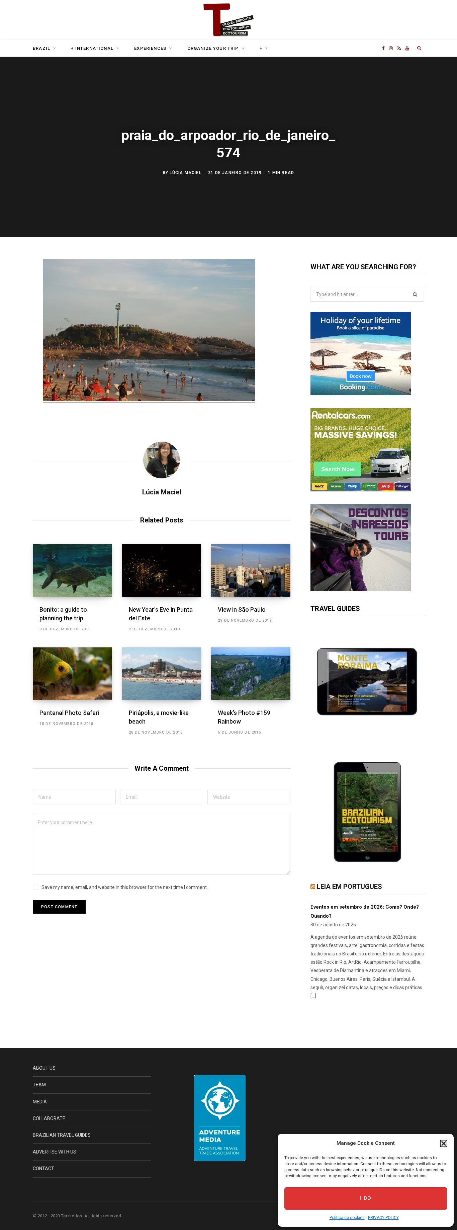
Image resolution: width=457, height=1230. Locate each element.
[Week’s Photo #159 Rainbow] (250, 673)
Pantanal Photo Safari (69, 712)
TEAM (39, 1084)
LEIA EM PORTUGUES (349, 887)
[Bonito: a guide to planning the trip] (72, 570)
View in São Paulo (242, 609)
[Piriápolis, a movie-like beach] (161, 673)
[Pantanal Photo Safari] (72, 673)
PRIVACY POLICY (383, 1217)
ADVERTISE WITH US (54, 1152)
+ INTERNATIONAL (92, 48)
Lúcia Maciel (185, 172)
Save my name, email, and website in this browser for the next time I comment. (124, 887)
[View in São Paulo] (250, 570)
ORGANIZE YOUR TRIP (213, 48)
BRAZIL (41, 48)
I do (366, 1198)
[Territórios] (228, 20)
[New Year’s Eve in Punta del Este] (161, 570)
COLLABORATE (49, 1118)
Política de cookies (347, 1217)
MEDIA (40, 1101)
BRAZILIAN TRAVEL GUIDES (62, 1135)
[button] (443, 1143)
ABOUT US (44, 1068)
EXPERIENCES (150, 48)
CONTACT (43, 1168)
